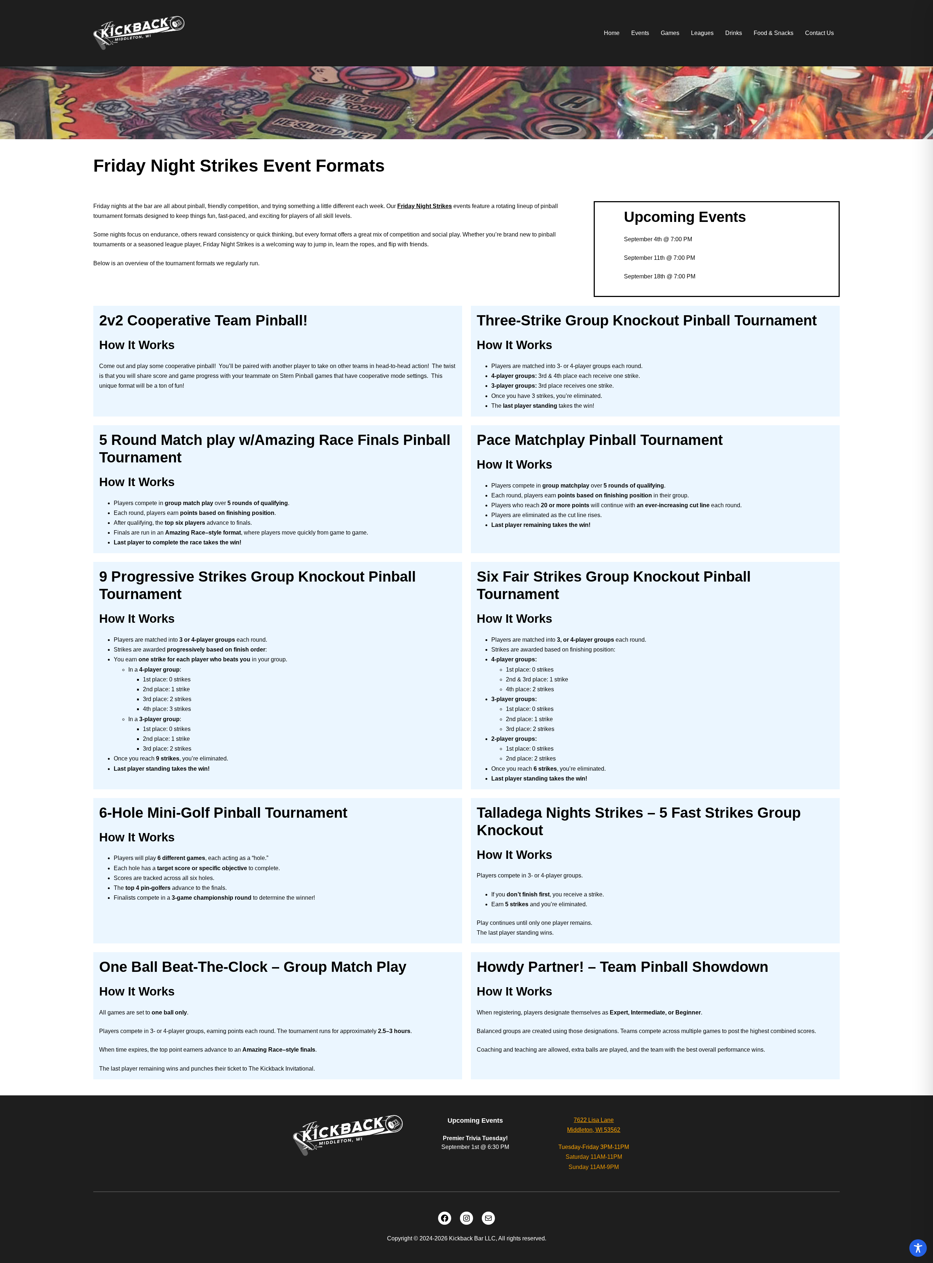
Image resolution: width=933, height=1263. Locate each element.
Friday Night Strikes (424, 206)
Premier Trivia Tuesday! (475, 1138)
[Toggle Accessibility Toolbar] (918, 1248)
